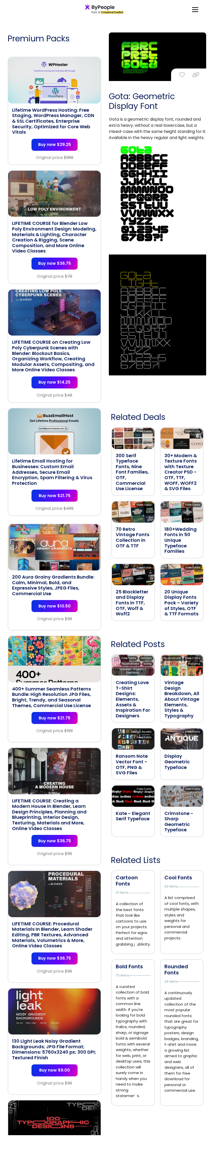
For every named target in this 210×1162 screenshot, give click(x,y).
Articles (146, 658)
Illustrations (130, 664)
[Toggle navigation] (195, 9)
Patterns (194, 664)
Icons (148, 664)
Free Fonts (144, 431)
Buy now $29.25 (54, 144)
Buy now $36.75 (54, 263)
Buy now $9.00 (54, 1070)
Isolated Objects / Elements (133, 671)
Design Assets (141, 732)
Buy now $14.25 (54, 382)
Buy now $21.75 (54, 496)
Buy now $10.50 (54, 606)
